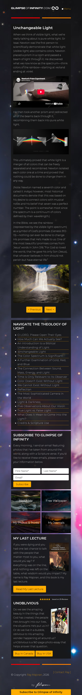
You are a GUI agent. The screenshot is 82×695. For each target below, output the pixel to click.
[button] (22, 484)
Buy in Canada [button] (24, 653)
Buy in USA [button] (44, 653)
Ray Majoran (34, 674)
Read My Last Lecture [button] (29, 589)
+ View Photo (24, 289)
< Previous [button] (34, 309)
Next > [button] (50, 309)
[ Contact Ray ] (62, 672)
